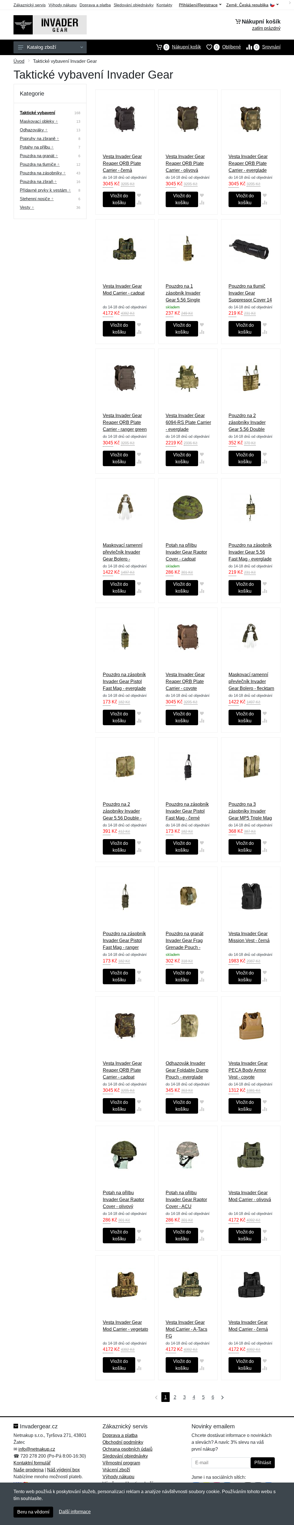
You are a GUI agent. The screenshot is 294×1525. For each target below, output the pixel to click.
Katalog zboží (41, 47)
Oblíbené (228, 47)
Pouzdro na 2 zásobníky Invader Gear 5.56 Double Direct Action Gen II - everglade (249, 429)
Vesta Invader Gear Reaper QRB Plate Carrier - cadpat (122, 1070)
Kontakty (164, 5)
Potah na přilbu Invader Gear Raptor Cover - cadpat (186, 552)
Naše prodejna (28, 1469)
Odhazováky (34, 129)
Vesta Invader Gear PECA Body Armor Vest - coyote (248, 1070)
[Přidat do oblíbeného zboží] (138, 195)
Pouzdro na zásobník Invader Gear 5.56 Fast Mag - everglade (250, 552)
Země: (247, 5)
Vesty (27, 207)
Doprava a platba (95, 5)
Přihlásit (262, 1462)
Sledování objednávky (134, 5)
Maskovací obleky (39, 121)
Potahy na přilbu (37, 147)
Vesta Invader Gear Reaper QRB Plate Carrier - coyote (185, 681)
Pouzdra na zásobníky (43, 172)
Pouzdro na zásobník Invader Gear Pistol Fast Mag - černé (187, 811)
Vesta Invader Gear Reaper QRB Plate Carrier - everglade (248, 163)
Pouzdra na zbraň (38, 181)
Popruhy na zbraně (39, 138)
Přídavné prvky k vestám (45, 190)
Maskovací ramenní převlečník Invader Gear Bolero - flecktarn (251, 681)
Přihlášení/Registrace (198, 5)
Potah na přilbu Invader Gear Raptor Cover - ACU (186, 1199)
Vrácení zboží (116, 1469)
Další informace (75, 1511)
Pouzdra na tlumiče (40, 164)
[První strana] (155, 1397)
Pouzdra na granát (39, 155)
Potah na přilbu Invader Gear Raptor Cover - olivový (123, 1199)
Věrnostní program (121, 1462)
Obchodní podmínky (122, 1442)
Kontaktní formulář (32, 1462)
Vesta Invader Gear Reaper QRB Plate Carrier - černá (122, 163)
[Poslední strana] (221, 1397)
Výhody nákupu (63, 5)
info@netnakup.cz (36, 1449)
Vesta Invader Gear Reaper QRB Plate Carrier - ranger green (125, 422)
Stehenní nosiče (37, 198)
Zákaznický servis (29, 5)
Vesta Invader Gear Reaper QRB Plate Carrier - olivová (185, 163)
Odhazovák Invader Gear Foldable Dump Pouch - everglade (187, 1070)
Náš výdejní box (63, 1469)
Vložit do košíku (119, 199)
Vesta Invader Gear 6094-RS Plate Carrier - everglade (188, 422)
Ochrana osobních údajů (127, 1449)
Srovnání (268, 47)
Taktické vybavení (37, 112)
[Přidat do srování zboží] (138, 202)
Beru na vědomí (33, 1512)
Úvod (18, 61)
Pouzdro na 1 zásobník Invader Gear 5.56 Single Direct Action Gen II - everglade (186, 300)
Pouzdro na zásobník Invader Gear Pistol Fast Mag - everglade (124, 681)
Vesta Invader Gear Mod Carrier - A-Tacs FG (186, 1329)
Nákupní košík (183, 47)
